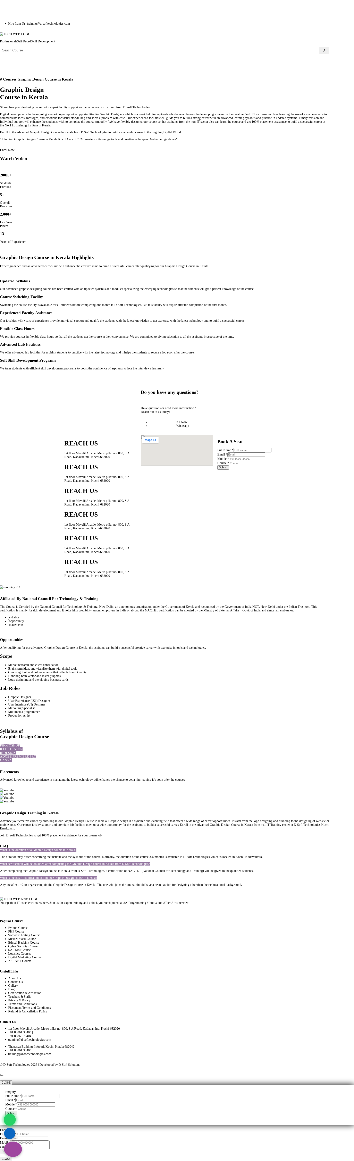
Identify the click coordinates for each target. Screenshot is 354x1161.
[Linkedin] (27, 9)
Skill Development (43, 41)
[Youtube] (38, 9)
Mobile (223, 458)
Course (223, 463)
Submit (223, 467)
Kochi (325, 824)
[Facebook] (16, 9)
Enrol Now (7, 150)
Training (275, 824)
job (100, 835)
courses (180, 779)
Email (222, 454)
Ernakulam (7, 828)
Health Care (191, 61)
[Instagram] (5, 9)
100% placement (52, 835)
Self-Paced (24, 41)
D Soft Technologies (19, 835)
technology (85, 779)
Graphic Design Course (79, 821)
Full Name (225, 450)
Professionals (8, 41)
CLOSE (6, 1082)
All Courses (137, 61)
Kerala (248, 824)
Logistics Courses (164, 61)
